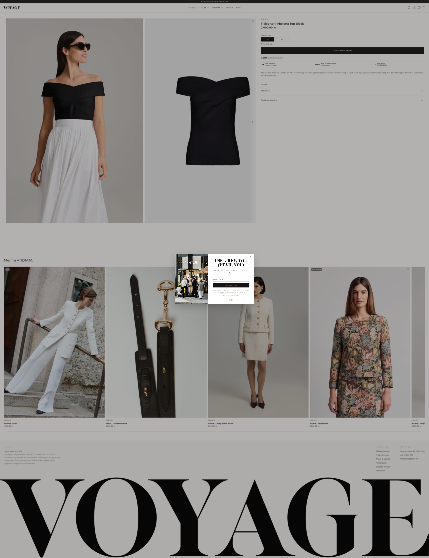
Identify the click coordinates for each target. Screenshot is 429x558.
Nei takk (231, 299)
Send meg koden (231, 285)
